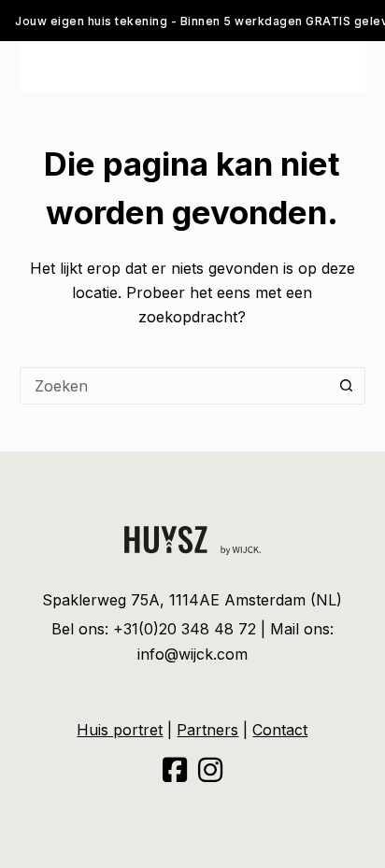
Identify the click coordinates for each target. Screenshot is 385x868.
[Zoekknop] (346, 386)
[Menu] (28, 66)
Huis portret (120, 729)
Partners (207, 729)
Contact (279, 729)
